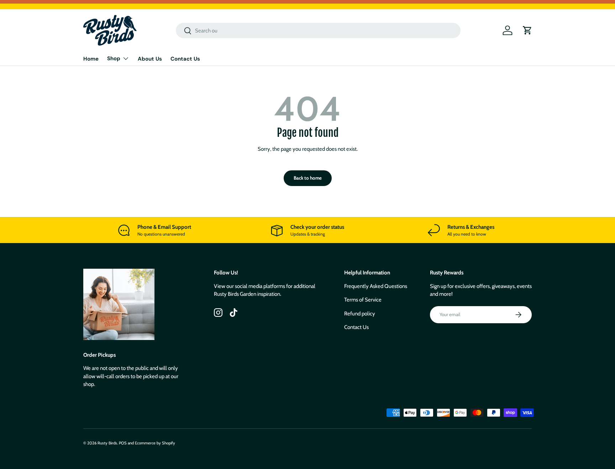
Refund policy (359, 313)
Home (91, 58)
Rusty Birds (107, 442)
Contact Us (185, 58)
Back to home (308, 178)
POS (123, 442)
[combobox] (318, 30)
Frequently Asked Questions (375, 286)
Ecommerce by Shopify (155, 442)
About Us (150, 58)
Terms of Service (363, 300)
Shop (113, 58)
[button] (527, 30)
